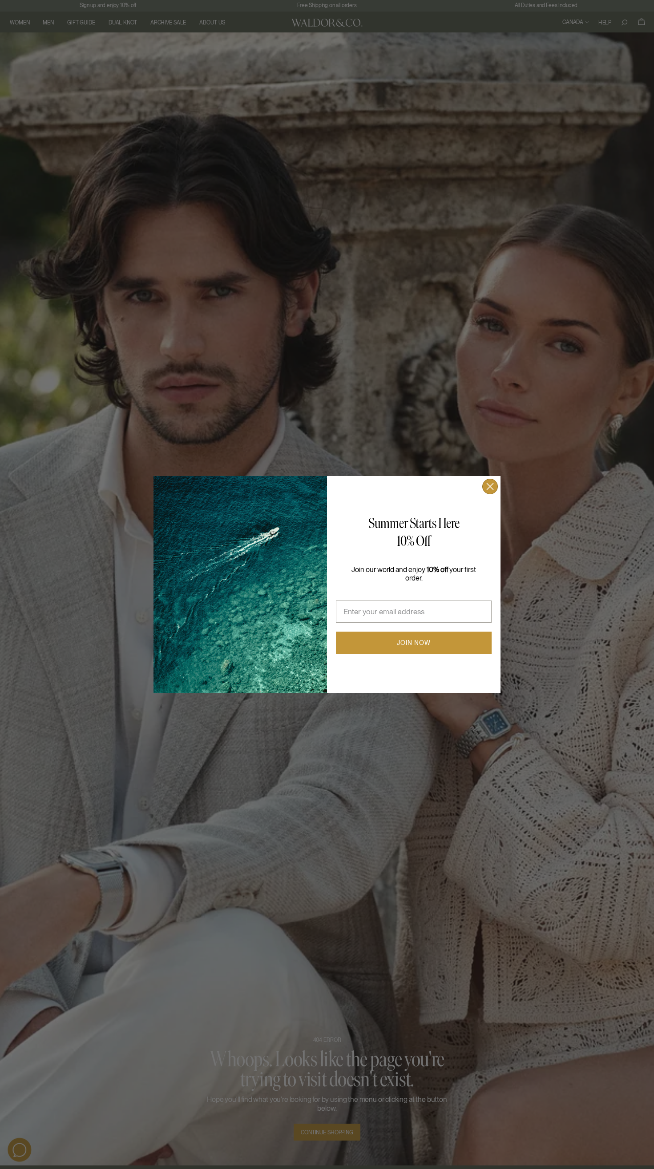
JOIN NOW (414, 642)
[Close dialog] (490, 486)
